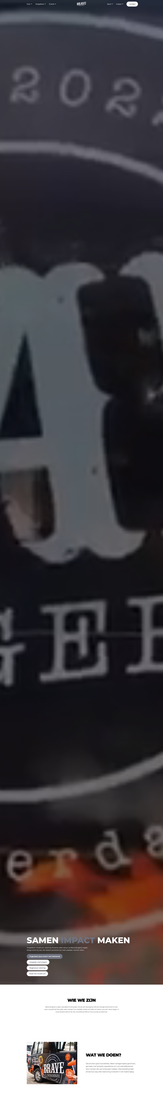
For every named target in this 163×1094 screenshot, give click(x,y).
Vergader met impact (38, 962)
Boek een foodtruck (37, 974)
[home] (81, 4)
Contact (132, 4)
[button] (29, 4)
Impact (119, 4)
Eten (28, 4)
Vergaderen (39, 4)
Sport (109, 4)
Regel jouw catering (37, 968)
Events (51, 4)
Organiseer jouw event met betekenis (44, 956)
